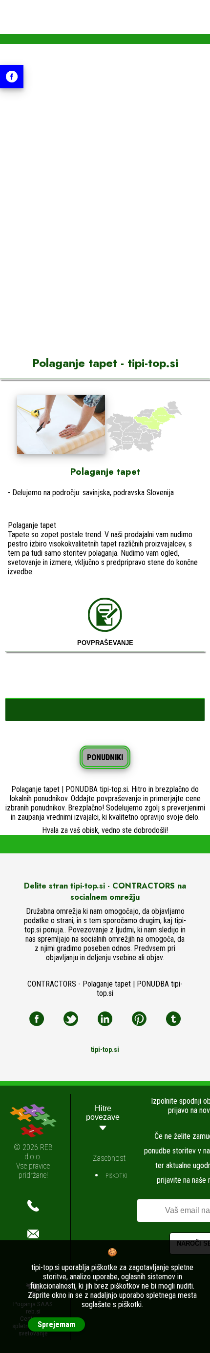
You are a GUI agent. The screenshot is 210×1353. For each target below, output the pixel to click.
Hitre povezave (103, 1112)
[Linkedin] (105, 1018)
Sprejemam (56, 1324)
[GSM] (33, 1206)
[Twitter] (70, 1018)
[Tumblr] (173, 1018)
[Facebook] (36, 1018)
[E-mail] (33, 1234)
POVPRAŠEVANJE (105, 642)
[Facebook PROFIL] (12, 76)
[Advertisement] (105, 221)
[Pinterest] (139, 1018)
